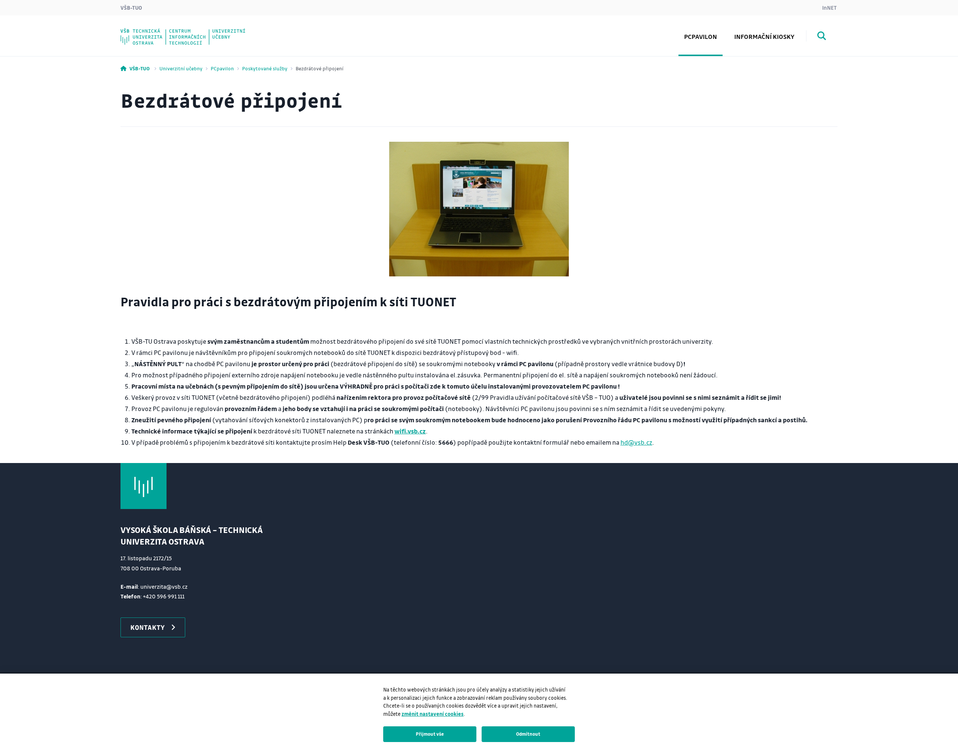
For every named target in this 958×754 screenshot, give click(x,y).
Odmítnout (528, 734)
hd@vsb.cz (636, 442)
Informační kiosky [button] (764, 36)
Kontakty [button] (147, 627)
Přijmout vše (430, 734)
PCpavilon (222, 68)
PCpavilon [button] (700, 36)
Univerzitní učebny (180, 68)
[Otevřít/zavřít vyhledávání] (821, 37)
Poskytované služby (264, 68)
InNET (829, 7)
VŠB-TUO (131, 7)
